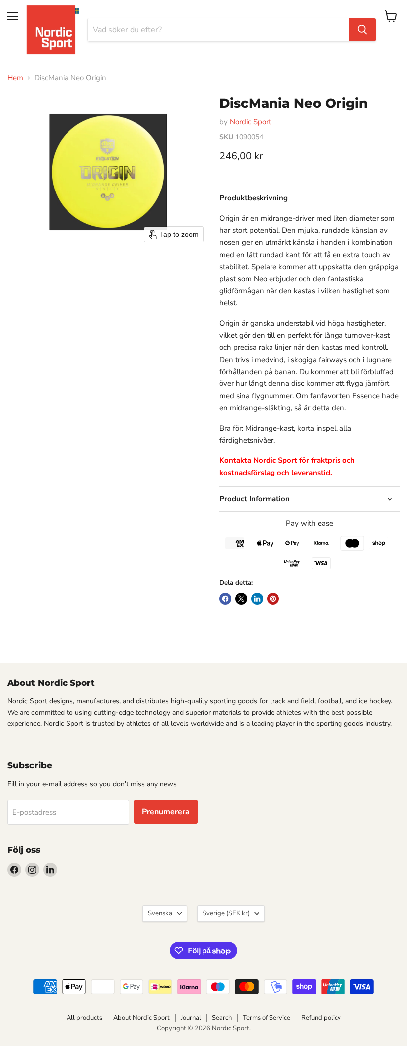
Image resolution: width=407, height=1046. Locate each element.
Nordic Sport (250, 122)
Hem (15, 78)
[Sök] (362, 29)
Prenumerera (166, 811)
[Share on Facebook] (225, 599)
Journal (191, 1017)
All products (84, 1017)
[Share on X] (241, 599)
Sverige (226, 913)
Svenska (160, 913)
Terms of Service (266, 1017)
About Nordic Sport (141, 1017)
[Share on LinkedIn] (257, 599)
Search (222, 1017)
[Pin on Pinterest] (273, 599)
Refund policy (321, 1017)
